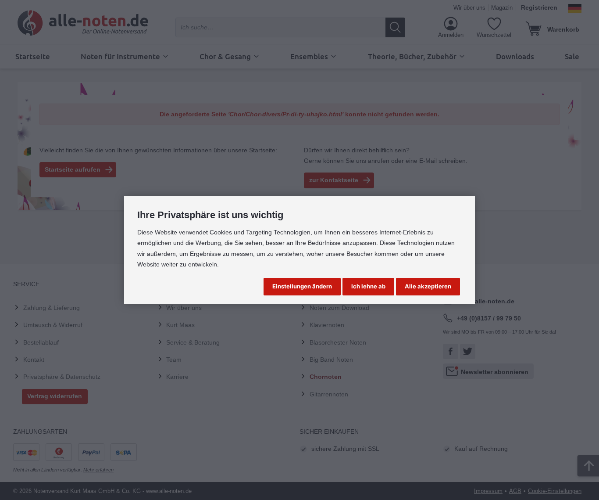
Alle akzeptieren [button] (428, 286)
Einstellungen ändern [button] (302, 286)
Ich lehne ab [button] (368, 286)
